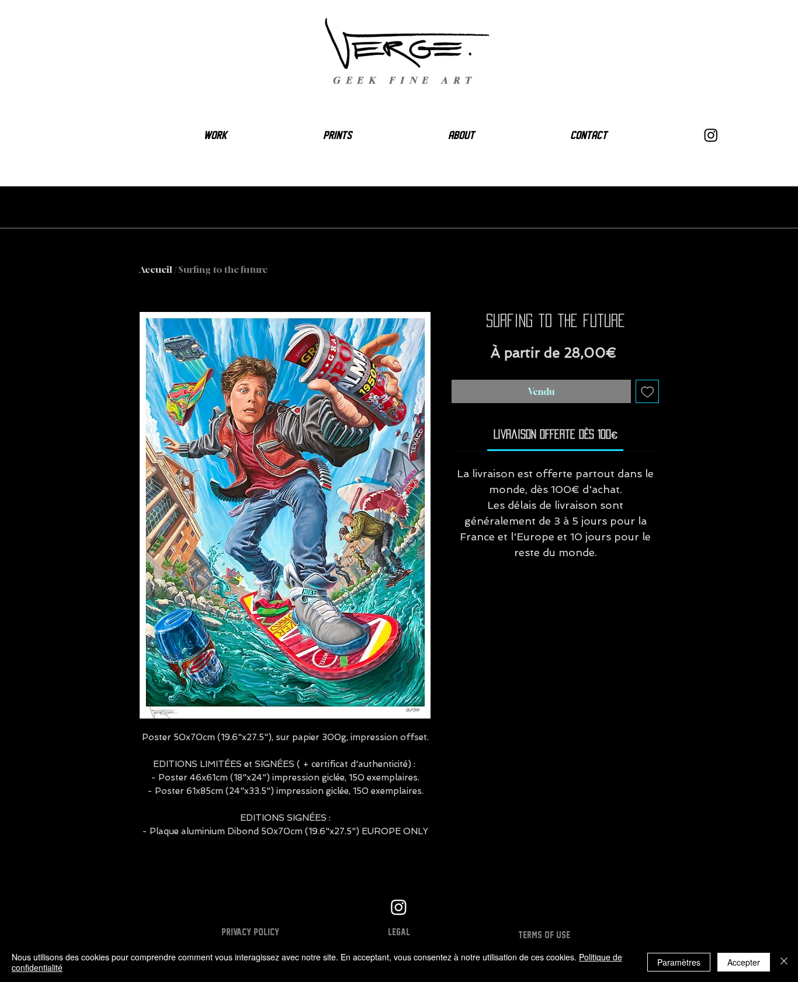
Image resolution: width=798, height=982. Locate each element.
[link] (555, 434)
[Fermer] (784, 962)
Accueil (155, 269)
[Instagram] (711, 135)
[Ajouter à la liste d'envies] (648, 392)
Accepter (743, 962)
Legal (399, 932)
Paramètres (678, 962)
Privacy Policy (250, 932)
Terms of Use (544, 934)
